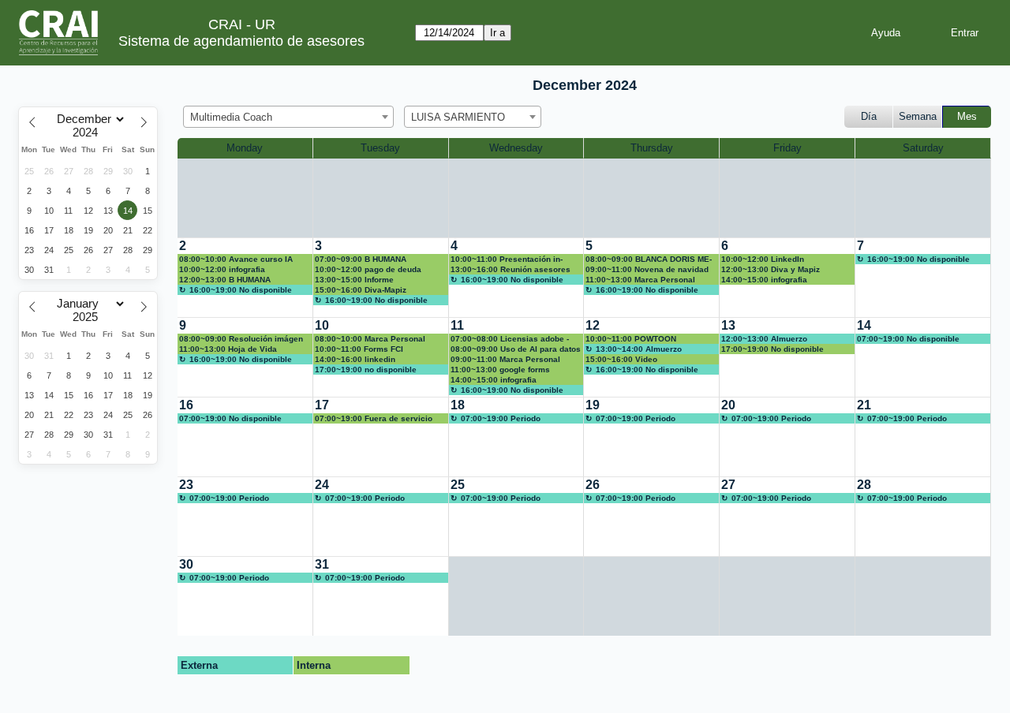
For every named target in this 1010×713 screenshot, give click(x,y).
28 (864, 484)
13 (728, 325)
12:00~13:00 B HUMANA (225, 279)
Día (869, 116)
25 (458, 484)
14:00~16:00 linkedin (355, 359)
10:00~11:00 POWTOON (630, 338)
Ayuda (885, 33)
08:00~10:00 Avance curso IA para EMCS (236, 259)
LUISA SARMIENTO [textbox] (458, 117)
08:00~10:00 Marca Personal (370, 338)
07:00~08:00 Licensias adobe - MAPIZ (510, 339)
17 (322, 405)
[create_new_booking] (922, 277)
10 (322, 325)
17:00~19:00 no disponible (366, 369)
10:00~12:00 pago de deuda (368, 269)
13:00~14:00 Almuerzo (639, 349)
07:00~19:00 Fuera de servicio (373, 418)
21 (864, 405)
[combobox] (288, 117)
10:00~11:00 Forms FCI (359, 349)
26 (592, 484)
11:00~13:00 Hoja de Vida (228, 349)
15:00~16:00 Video (621, 359)
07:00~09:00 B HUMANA (360, 259)
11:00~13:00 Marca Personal (640, 279)
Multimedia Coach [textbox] (231, 117)
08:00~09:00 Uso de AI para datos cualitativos (516, 349)
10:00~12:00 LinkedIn (762, 259)
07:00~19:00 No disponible (908, 338)
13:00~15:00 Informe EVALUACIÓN (354, 280)
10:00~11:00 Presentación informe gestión (507, 259)
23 (186, 484)
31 (322, 564)
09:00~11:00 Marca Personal (505, 359)
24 (322, 484)
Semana (918, 116)
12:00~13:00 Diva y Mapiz (770, 269)
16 (186, 405)
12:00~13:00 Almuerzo (764, 338)
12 (592, 325)
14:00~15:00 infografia (764, 279)
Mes (967, 116)
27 (728, 484)
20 (728, 405)
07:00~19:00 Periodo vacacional (496, 419)
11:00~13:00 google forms (500, 369)
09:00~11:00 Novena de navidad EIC (647, 269)
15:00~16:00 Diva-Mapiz (360, 290)
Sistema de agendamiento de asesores (241, 41)
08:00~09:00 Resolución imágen (241, 338)
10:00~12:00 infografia (222, 269)
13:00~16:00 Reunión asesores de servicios (510, 269)
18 (458, 405)
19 (592, 405)
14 (864, 325)
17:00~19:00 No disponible (772, 349)
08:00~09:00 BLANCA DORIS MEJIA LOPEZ (648, 259)
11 (457, 325)
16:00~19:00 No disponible (240, 290)
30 (186, 564)
